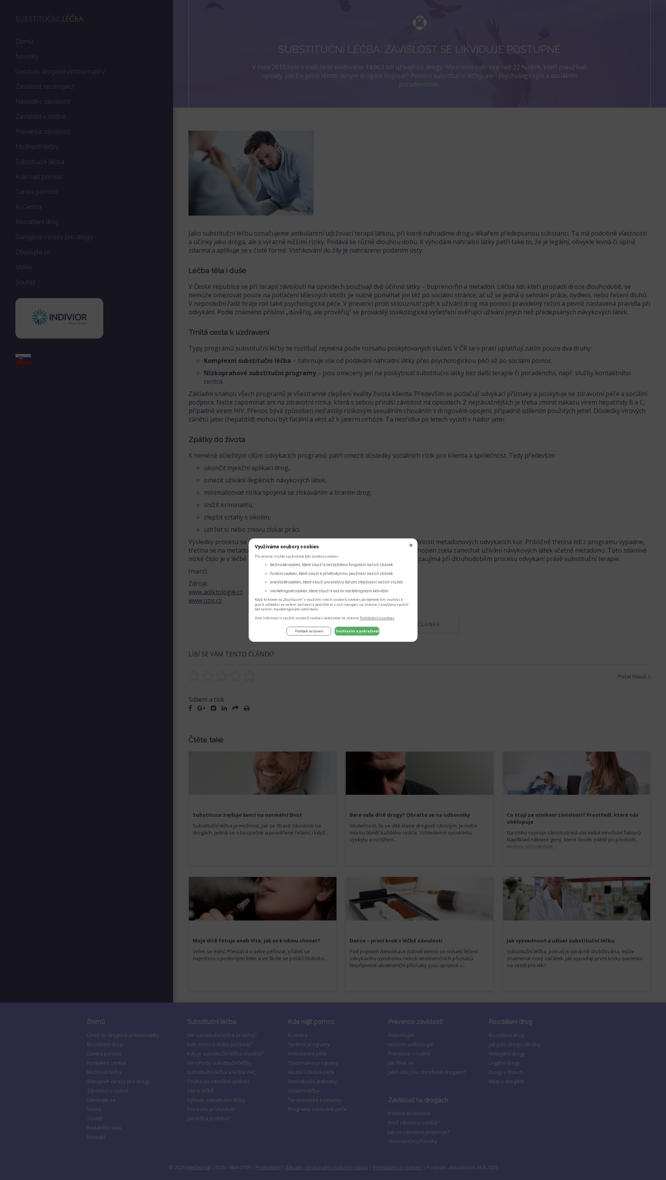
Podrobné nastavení (309, 631)
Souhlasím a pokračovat (357, 631)
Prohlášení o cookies (377, 618)
